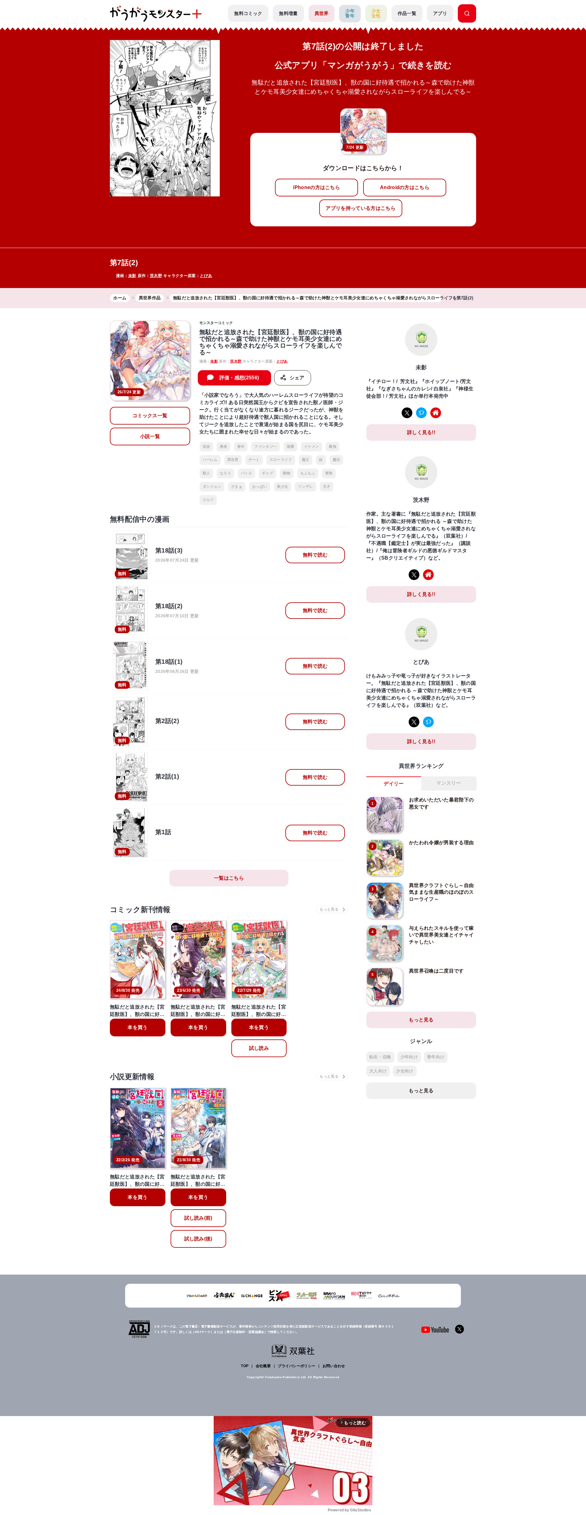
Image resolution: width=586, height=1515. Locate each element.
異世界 (322, 13)
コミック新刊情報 (140, 909)
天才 (327, 486)
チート (254, 460)
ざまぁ (236, 486)
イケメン (311, 446)
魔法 (336, 460)
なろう (225, 473)
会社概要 (263, 1366)
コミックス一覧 (149, 415)
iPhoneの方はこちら (316, 187)
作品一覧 (407, 13)
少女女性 (376, 13)
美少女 (282, 486)
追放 (206, 446)
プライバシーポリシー (296, 1366)
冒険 (329, 473)
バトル (246, 473)
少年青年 (350, 13)
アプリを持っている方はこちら (360, 208)
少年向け (409, 1056)
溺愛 (290, 446)
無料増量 (288, 13)
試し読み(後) (198, 1238)
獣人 (206, 473)
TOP (244, 1366)
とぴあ (206, 275)
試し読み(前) (198, 1218)
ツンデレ (305, 486)
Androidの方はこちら (404, 187)
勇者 (223, 446)
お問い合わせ (334, 1366)
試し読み (259, 1048)
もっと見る (421, 1019)
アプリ (440, 13)
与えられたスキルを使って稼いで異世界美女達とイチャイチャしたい (441, 934)
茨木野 (156, 275)
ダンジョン (212, 486)
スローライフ (280, 460)
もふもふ (307, 473)
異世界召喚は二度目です (436, 970)
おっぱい (259, 486)
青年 (241, 446)
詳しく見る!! (421, 432)
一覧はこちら (229, 878)
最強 (332, 446)
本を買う (137, 1027)
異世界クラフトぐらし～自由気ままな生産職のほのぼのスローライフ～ (441, 892)
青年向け (435, 1056)
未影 (132, 275)
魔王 (305, 460)
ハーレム (210, 460)
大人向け (378, 1070)
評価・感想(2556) (239, 377)
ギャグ (267, 473)
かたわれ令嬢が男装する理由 (441, 842)
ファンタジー (265, 446)
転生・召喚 (380, 1056)
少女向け (404, 1070)
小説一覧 (150, 436)
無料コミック (248, 13)
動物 (287, 473)
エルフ (208, 500)
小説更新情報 (132, 1076)
